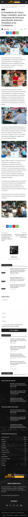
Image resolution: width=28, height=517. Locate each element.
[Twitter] (10, 32)
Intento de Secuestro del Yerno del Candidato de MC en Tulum (21, 236)
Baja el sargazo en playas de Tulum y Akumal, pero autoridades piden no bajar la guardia (18, 348)
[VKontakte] (21, 505)
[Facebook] (7, 32)
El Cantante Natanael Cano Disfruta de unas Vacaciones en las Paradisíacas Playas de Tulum (6, 237)
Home (2, 6)
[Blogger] (7, 505)
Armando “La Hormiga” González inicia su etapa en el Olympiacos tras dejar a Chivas (18, 340)
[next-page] (5, 292)
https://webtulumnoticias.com (14, 259)
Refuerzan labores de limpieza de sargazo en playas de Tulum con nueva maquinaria (17, 286)
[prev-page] (2, 292)
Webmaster (6, 29)
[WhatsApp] (17, 32)
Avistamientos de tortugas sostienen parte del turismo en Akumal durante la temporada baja (18, 355)
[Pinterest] (14, 32)
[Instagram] (17, 505)
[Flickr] (14, 505)
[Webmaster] (2, 29)
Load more (13, 369)
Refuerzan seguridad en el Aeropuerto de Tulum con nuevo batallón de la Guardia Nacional (17, 279)
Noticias (6, 6)
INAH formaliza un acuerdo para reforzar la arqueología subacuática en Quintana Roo (18, 363)
